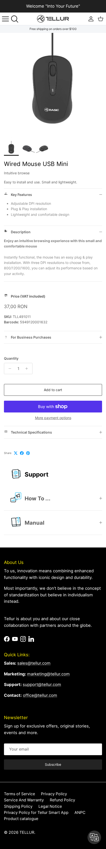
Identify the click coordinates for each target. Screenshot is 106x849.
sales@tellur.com (34, 663)
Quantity (11, 358)
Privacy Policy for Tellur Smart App (36, 812)
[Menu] (5, 19)
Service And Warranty (24, 800)
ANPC (80, 812)
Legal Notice (50, 806)
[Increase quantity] (28, 368)
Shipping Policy (18, 806)
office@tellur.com (40, 695)
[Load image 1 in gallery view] (53, 85)
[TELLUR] (53, 19)
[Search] (16, 19)
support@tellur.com (42, 684)
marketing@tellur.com (48, 673)
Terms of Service (19, 794)
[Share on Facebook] (22, 453)
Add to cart (53, 390)
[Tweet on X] (16, 453)
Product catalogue (21, 818)
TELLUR (26, 832)
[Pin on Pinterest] (28, 453)
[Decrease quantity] (8, 368)
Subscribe (53, 764)
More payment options (53, 418)
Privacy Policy (54, 794)
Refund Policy (62, 800)
